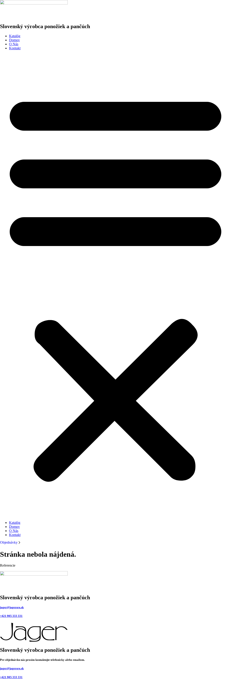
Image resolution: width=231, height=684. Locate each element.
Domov (14, 40)
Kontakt (15, 48)
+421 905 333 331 (11, 616)
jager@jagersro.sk (12, 607)
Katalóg (14, 36)
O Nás (13, 44)
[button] (115, 285)
